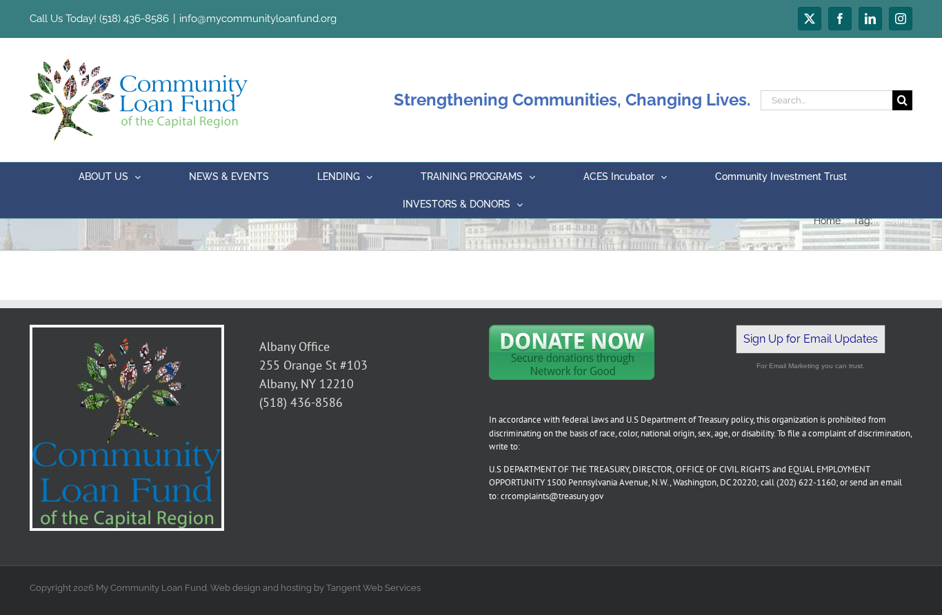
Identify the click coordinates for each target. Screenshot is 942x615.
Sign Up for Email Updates (810, 338)
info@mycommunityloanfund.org (258, 18)
